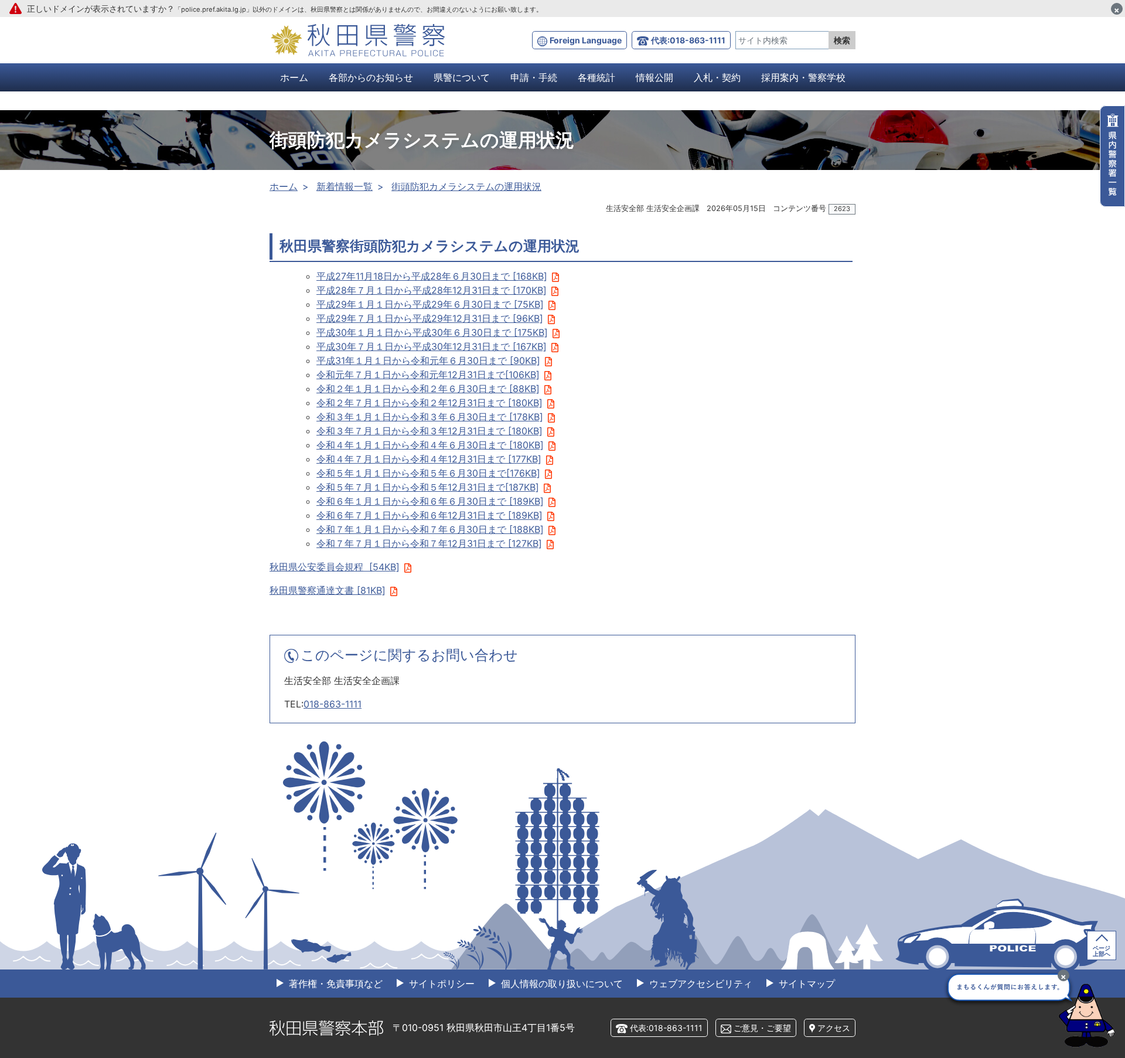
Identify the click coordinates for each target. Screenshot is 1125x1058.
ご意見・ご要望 (762, 1028)
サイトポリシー (440, 983)
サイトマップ (805, 983)
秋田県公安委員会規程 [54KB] (335, 567)
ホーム (294, 77)
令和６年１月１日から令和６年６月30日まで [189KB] (430, 501)
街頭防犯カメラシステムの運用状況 (466, 186)
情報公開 (654, 77)
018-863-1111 (333, 704)
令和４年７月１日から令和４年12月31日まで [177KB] (428, 459)
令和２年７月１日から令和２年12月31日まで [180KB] (429, 403)
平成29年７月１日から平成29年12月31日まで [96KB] (429, 318)
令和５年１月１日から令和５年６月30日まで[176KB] (428, 473)
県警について (462, 77)
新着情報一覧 (344, 186)
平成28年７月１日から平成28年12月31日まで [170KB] (431, 290)
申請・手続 (533, 77)
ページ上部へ (1101, 950)
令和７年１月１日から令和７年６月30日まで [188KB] (430, 529)
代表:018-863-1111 (688, 40)
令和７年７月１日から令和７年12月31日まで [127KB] (429, 543)
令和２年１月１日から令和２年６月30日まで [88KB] (428, 388)
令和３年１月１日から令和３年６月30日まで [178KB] (429, 417)
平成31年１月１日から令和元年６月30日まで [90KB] (428, 360)
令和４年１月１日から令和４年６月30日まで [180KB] (430, 445)
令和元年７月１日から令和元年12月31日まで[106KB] (428, 374)
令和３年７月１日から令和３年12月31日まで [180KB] (429, 431)
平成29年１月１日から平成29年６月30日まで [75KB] (430, 304)
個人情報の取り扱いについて (560, 983)
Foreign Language (586, 40)
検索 (842, 40)
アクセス (833, 1028)
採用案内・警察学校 (803, 77)
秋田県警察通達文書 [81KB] (328, 590)
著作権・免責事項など (334, 983)
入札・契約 (717, 77)
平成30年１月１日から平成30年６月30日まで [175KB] (432, 332)
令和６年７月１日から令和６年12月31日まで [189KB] (429, 515)
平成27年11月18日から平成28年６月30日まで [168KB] (431, 276)
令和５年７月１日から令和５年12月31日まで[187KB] (427, 487)
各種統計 (596, 77)
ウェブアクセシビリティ (699, 983)
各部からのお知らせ (371, 77)
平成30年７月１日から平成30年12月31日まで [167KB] (431, 346)
